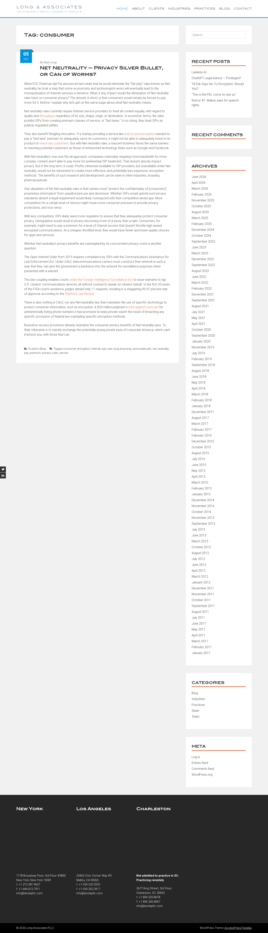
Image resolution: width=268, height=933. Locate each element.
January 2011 (201, 653)
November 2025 (203, 200)
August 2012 (200, 553)
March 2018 (200, 394)
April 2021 (198, 324)
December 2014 (203, 500)
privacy (46, 352)
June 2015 (199, 465)
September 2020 (203, 335)
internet (95, 348)
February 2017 (202, 429)
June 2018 (199, 377)
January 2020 (201, 341)
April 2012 (198, 570)
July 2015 (198, 459)
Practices (204, 8)
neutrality (163, 348)
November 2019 (203, 347)
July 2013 (198, 529)
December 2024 (203, 230)
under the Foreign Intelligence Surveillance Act (101, 280)
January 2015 (201, 494)
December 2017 (203, 412)
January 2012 (201, 582)
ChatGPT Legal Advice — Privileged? (216, 78)
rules (55, 352)
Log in (196, 757)
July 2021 (198, 312)
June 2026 (199, 177)
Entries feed (200, 763)
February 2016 (202, 435)
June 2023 (199, 247)
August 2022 (200, 271)
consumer (69, 348)
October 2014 (201, 512)
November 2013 (203, 518)
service (63, 352)
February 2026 (202, 194)
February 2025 (202, 224)
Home (122, 8)
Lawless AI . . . (201, 72)
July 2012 (198, 559)
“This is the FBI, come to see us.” (214, 94)
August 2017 (200, 418)
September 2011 (203, 606)
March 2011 (200, 641)
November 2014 (203, 506)
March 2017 (200, 424)
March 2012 (200, 576)
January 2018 (201, 406)
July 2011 (198, 618)
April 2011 (198, 635)
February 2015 (202, 488)
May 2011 (198, 629)
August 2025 (200, 212)
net (154, 348)
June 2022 (199, 277)
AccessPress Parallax (238, 927)
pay (26, 352)
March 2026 (200, 188)
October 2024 (201, 235)
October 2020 (201, 330)
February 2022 (202, 288)
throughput (47, 116)
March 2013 (200, 541)
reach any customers (54, 143)
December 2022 (203, 259)
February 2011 (202, 647)
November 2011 (203, 594)
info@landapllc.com (29, 893)
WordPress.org (202, 774)
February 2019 (202, 359)
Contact (243, 8)
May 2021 (198, 318)
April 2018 (198, 388)
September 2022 (203, 265)
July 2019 (198, 353)
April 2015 (198, 476)
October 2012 (201, 547)
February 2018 (202, 400)
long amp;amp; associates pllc (132, 348)
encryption (83, 348)
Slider (195, 711)
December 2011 (203, 588)
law (110, 348)
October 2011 (201, 600)
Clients (156, 8)
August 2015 (200, 453)
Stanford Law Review (79, 294)
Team (196, 716)
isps (104, 348)
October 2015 (201, 447)
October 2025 (201, 206)
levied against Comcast (142, 307)
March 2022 (200, 282)
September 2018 (203, 365)
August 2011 (200, 612)
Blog (224, 8)
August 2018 (200, 371)
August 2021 (200, 306)
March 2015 (200, 482)
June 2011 (199, 623)
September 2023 (203, 241)
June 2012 (199, 565)
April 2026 (198, 183)
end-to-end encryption (139, 134)
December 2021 (203, 294)
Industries (179, 8)
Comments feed (203, 769)
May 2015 (198, 471)
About (138, 8)
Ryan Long (50, 62)
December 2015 (203, 441)
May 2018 (198, 382)
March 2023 (200, 253)
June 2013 (199, 535)
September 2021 (203, 300)
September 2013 (203, 523)
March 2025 (200, 218)
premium (35, 352)
